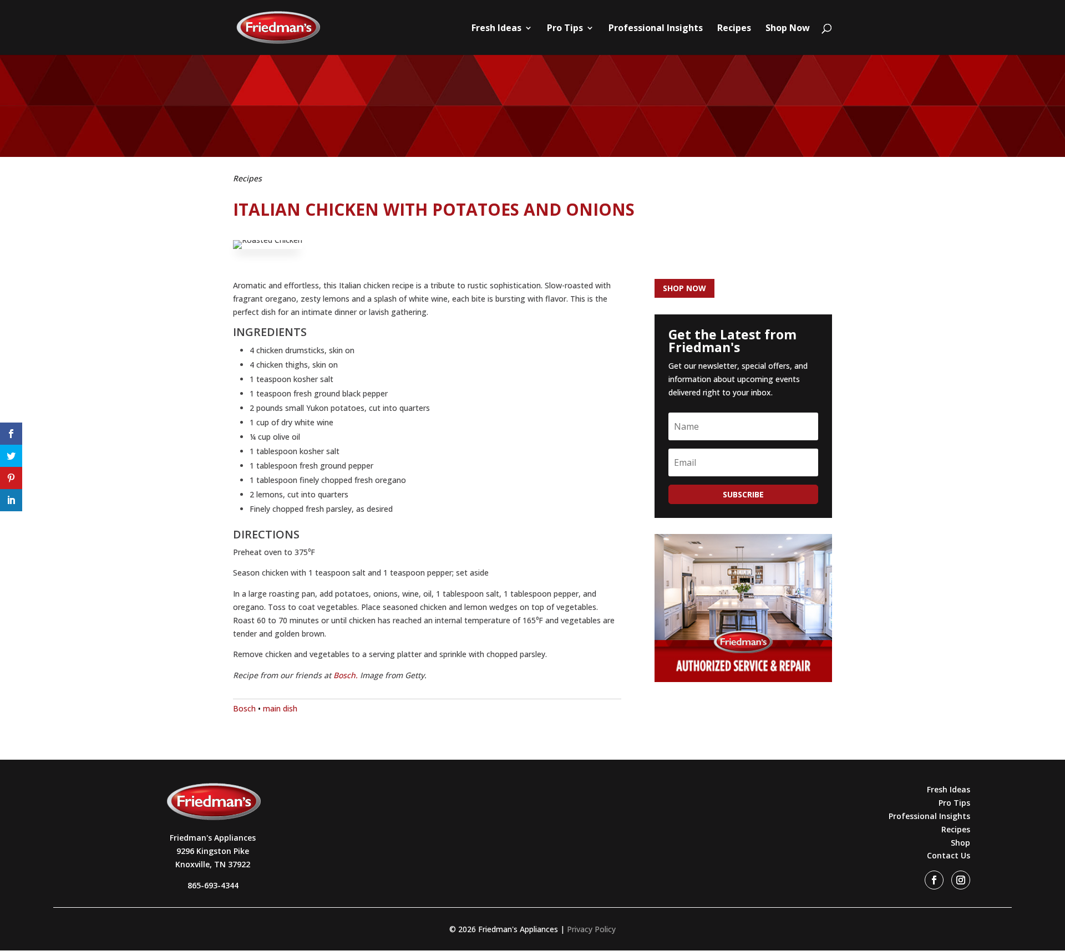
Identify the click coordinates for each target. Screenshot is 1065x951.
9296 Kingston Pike (212, 851)
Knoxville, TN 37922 (212, 864)
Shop (960, 842)
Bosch (244, 708)
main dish (280, 708)
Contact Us (948, 855)
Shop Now (787, 29)
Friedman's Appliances (213, 837)
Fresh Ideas (496, 29)
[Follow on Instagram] (960, 880)
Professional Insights (655, 29)
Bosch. (345, 675)
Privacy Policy (591, 929)
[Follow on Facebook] (934, 880)
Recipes (734, 29)
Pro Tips (565, 29)
